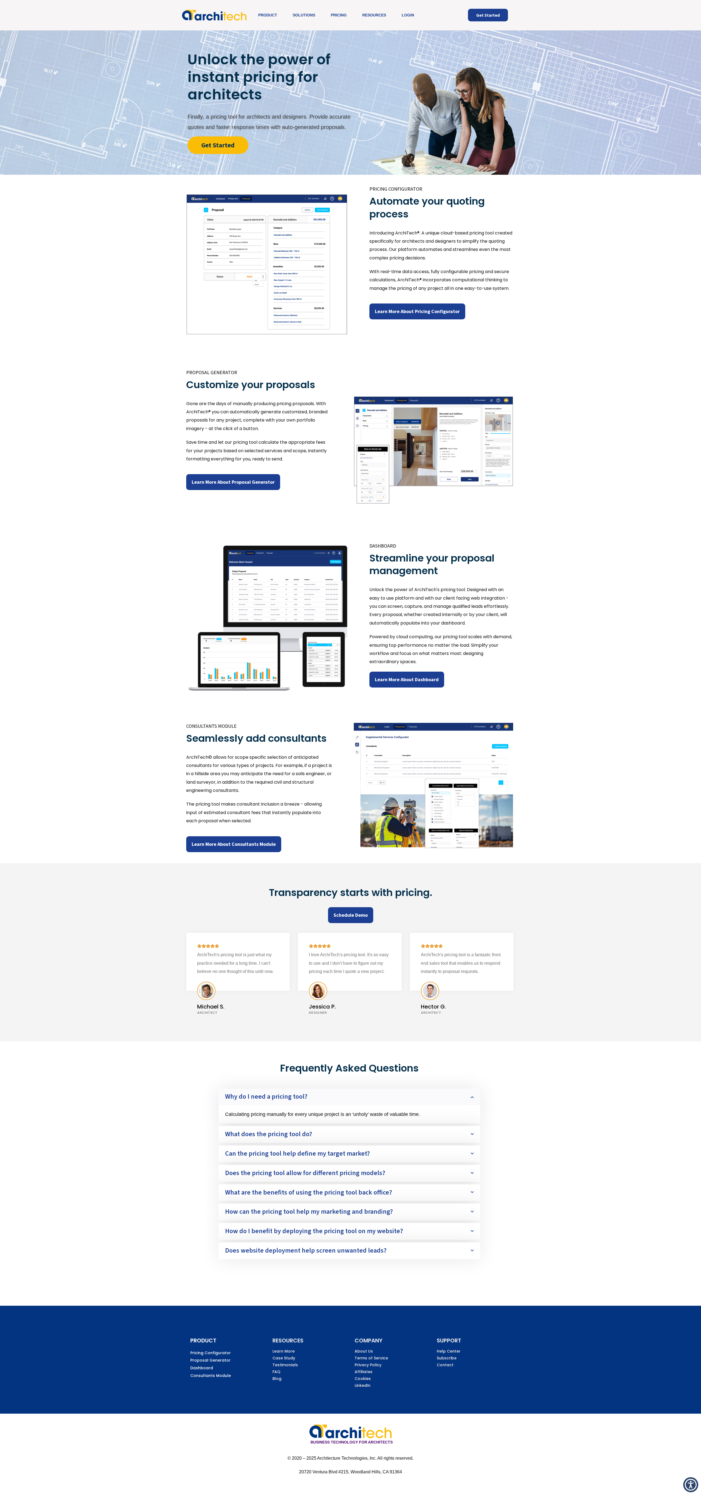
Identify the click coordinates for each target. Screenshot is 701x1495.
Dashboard (202, 1368)
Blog (276, 1378)
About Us (364, 1351)
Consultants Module (210, 1375)
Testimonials (285, 1365)
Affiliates (363, 1371)
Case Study (283, 1358)
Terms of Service (371, 1358)
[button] (690, 1484)
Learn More (283, 1351)
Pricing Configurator (210, 1353)
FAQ (276, 1371)
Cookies (363, 1378)
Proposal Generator (210, 1360)
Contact (445, 1365)
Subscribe (446, 1358)
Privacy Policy (368, 1365)
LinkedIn (362, 1385)
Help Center (449, 1351)
